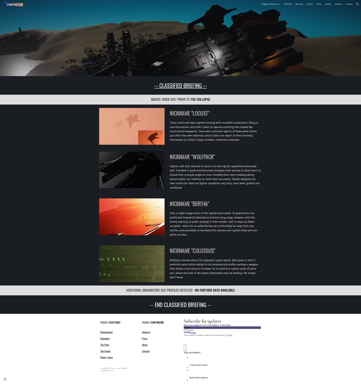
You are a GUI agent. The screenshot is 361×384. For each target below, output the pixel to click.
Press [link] (319, 4)
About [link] (328, 4)
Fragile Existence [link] (269, 4)
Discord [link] (299, 4)
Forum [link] (310, 4)
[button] (357, 4)
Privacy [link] (349, 4)
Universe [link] (288, 4)
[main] (180, 85)
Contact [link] (338, 4)
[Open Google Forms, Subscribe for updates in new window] (256, 321)
